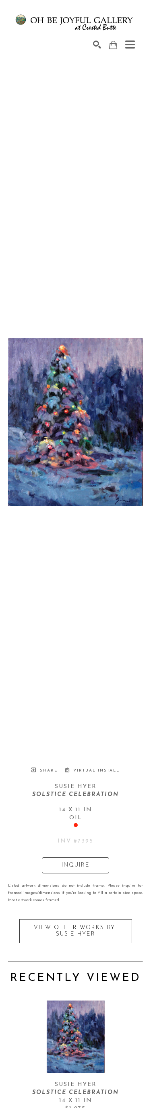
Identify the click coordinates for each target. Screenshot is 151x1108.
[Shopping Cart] (113, 45)
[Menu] (130, 45)
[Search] (97, 45)
